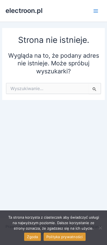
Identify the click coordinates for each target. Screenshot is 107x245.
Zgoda (32, 237)
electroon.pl (24, 11)
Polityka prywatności (64, 237)
